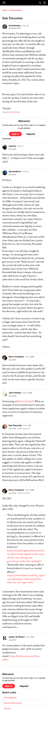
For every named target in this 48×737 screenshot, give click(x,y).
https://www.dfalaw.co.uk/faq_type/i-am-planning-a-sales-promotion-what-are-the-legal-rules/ (26, 579)
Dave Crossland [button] (16, 357)
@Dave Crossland (24, 401)
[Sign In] (44, 2)
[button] (4, 26)
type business (14, 112)
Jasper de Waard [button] (16, 637)
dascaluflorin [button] (15, 172)
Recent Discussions (13, 703)
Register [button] (30, 134)
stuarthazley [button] (14, 26)
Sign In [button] (15, 134)
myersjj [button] (12, 146)
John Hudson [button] (15, 393)
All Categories (10, 698)
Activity (7, 709)
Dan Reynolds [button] (15, 426)
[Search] (40, 2)
